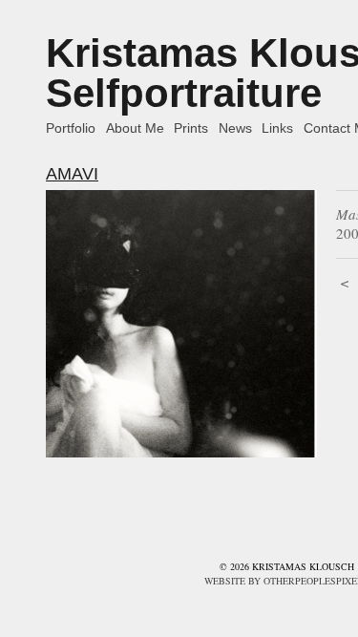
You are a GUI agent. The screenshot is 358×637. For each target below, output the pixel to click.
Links (277, 128)
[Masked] (181, 323)
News (235, 128)
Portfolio (70, 128)
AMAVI (72, 173)
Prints (191, 128)
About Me (135, 128)
